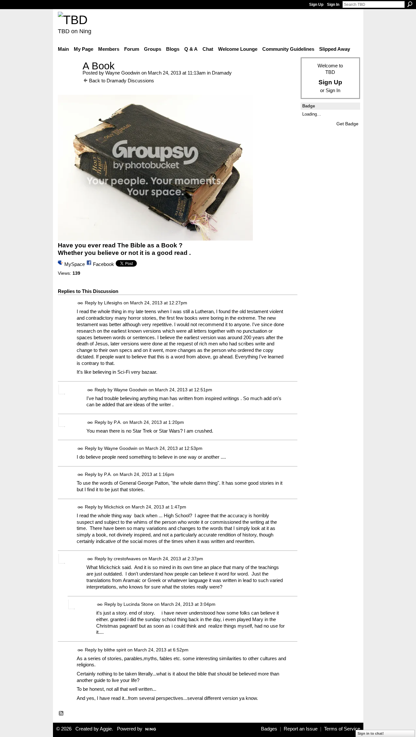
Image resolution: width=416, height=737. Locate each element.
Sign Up (316, 4)
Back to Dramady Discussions (121, 80)
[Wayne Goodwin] (68, 78)
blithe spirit (115, 649)
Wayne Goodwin (122, 73)
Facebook (103, 264)
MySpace (74, 264)
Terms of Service (342, 728)
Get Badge (347, 123)
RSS (61, 713)
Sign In (333, 4)
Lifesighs (113, 302)
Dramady (222, 73)
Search (409, 4)
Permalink (80, 303)
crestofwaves (127, 558)
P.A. (118, 422)
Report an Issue (301, 728)
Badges (269, 728)
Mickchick (114, 506)
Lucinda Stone (138, 604)
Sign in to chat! (371, 733)
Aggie (106, 728)
